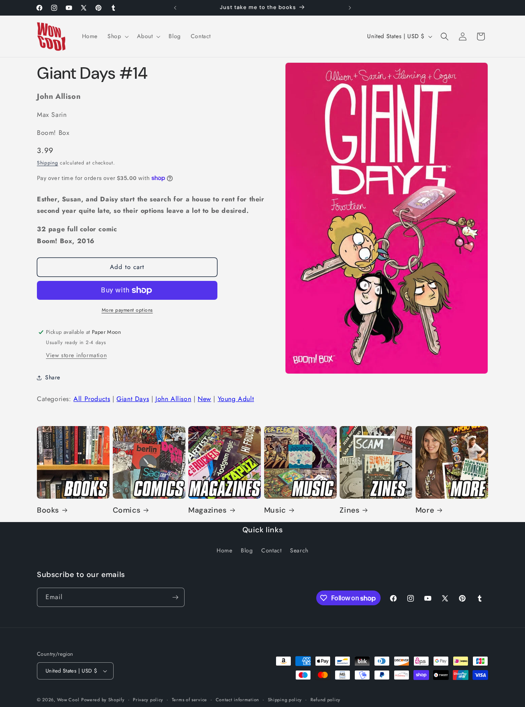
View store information (76, 355)
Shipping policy (285, 699)
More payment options (127, 310)
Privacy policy (148, 699)
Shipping (47, 162)
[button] (117, 36)
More (424, 510)
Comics (127, 510)
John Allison (173, 399)
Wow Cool (68, 699)
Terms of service (189, 699)
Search (299, 550)
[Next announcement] (350, 8)
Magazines (207, 510)
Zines (349, 510)
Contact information (237, 699)
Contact (271, 550)
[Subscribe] (175, 597)
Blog (247, 550)
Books (48, 510)
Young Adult (236, 399)
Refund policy (325, 699)
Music (275, 510)
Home (224, 550)
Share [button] (52, 377)
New (204, 399)
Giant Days (132, 399)
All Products (91, 399)
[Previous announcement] (175, 8)
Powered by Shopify (103, 699)
